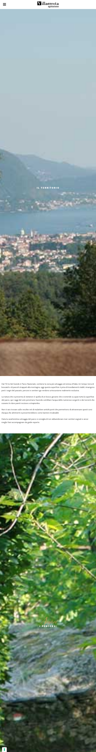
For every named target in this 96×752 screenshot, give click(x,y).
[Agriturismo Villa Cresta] (48, 4)
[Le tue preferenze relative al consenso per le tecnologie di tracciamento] (4, 749)
